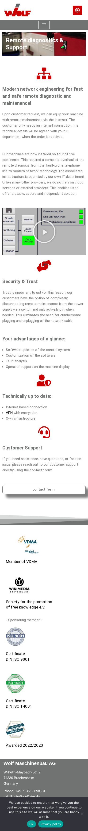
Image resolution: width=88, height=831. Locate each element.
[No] (82, 813)
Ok (31, 824)
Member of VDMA (21, 561)
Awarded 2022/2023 (24, 745)
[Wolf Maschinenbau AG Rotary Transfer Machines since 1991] (18, 9)
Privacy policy (51, 824)
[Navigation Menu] (44, 25)
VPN (9, 413)
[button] (44, 231)
